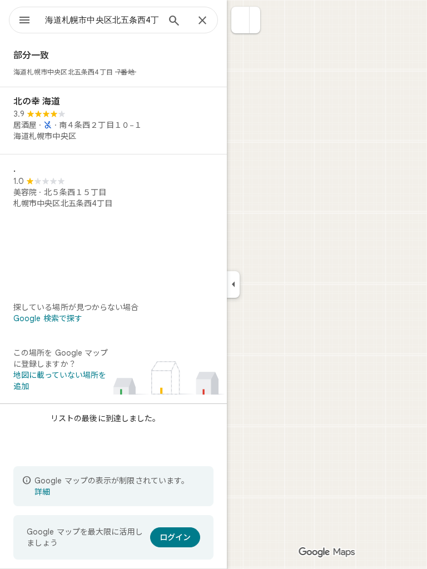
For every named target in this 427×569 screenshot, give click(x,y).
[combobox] (101, 20)
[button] (240, 20)
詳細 (42, 492)
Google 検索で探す (47, 318)
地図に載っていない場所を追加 (59, 380)
